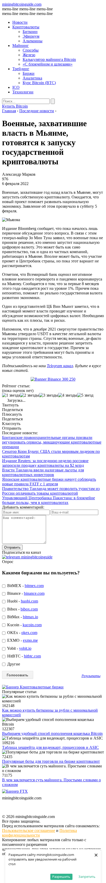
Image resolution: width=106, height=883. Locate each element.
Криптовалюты (25, 27)
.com (21, 4)
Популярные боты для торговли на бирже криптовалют (51, 761)
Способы (31, 50)
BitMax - (22, 617)
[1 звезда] (11, 395)
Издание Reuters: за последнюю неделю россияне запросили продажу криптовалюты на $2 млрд (45, 463)
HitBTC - (23, 656)
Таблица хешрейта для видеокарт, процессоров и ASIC (50, 747)
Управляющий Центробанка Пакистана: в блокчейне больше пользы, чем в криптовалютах (48, 500)
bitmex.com (34, 585)
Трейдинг (20, 69)
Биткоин (30, 31)
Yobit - (18, 648)
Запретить (86, 876)
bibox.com (29, 609)
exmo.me (30, 640)
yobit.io (25, 648)
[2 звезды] (29, 395)
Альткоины (32, 41)
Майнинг (20, 45)
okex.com (29, 632)
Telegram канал (60, 366)
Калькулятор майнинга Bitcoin (49, 59)
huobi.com (29, 601)
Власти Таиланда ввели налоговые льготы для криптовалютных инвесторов (43, 472)
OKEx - (21, 632)
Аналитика (32, 78)
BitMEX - (25, 585)
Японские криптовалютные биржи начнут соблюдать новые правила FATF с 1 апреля (49, 481)
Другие (13, 664)
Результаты (91, 676)
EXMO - (22, 640)
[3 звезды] (48, 395)
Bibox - (22, 609)
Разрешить (61, 876)
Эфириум (31, 36)
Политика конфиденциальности (39, 832)
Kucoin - (24, 625)
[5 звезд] (85, 395)
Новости (20, 22)
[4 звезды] (67, 395)
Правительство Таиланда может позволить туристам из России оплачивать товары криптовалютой (51, 490)
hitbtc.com (32, 656)
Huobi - (22, 601)
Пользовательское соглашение (28, 830)
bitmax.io (30, 617)
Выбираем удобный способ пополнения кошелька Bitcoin (52, 733)
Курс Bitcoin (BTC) (39, 83)
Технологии (22, 92)
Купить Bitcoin (15, 106)
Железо (29, 55)
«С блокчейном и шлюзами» (48, 64)
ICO (16, 87)
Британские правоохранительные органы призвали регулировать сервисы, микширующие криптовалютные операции (51, 442)
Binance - (25, 593)
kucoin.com (32, 625)
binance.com (34, 593)
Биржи (28, 73)
